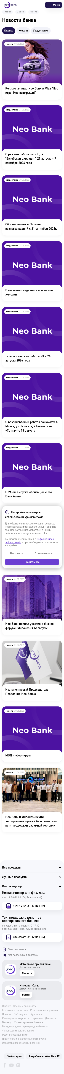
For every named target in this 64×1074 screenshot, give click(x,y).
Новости (6, 1014)
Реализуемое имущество (16, 1018)
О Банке (20, 11)
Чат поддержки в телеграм (23, 955)
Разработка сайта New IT (44, 1056)
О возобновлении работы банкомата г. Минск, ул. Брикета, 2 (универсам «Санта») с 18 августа (31, 380)
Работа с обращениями (15, 1034)
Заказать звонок (17, 949)
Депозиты (50, 1018)
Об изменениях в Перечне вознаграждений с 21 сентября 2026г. (32, 180)
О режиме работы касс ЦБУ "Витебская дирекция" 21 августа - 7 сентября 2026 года (29, 112)
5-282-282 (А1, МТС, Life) (29, 906)
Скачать (27, 973)
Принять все (32, 562)
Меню (56, 5)
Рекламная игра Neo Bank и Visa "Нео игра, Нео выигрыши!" (32, 44)
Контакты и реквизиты (15, 1010)
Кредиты (38, 1018)
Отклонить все (43, 553)
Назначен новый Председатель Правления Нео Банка (31, 645)
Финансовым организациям (18, 1030)
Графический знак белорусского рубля (24, 1039)
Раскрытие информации (44, 1010)
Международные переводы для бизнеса (24, 1026)
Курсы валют (38, 1014)
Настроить (16, 553)
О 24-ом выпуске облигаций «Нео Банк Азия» (28, 448)
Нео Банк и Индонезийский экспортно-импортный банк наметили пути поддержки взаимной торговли (32, 775)
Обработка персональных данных (21, 1043)
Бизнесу (7, 1022)
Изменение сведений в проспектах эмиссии (26, 246)
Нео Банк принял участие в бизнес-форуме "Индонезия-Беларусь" (31, 579)
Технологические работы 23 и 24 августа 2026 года (30, 311)
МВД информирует (15, 709)
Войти (26, 994)
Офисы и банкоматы (24, 1006)
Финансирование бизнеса (28, 1022)
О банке (6, 1006)
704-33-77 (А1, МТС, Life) (29, 937)
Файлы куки (14, 1056)
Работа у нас (21, 1014)
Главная (7, 11)
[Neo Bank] (10, 5)
